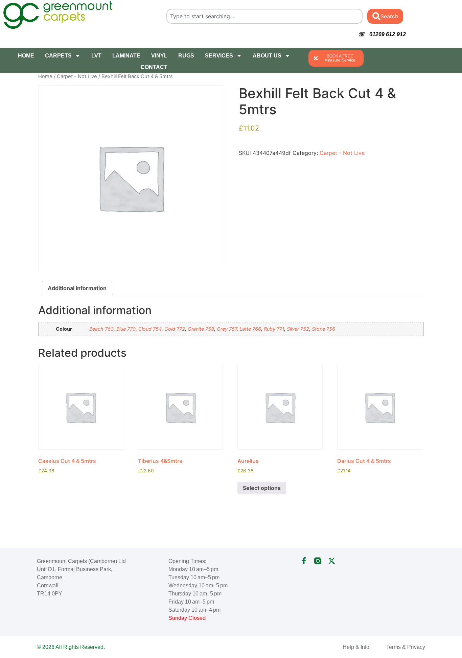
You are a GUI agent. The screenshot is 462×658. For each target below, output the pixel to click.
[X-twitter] (331, 560)
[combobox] (264, 16)
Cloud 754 (150, 329)
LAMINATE (126, 55)
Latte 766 (250, 329)
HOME (26, 55)
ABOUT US (267, 55)
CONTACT (154, 67)
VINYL (159, 55)
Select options (262, 488)
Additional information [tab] (77, 288)
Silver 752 (298, 329)
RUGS (186, 55)
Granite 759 (201, 329)
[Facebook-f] (303, 560)
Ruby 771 (274, 329)
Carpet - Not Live (77, 76)
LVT (96, 55)
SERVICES (219, 55)
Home (45, 76)
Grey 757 (227, 329)
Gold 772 (174, 329)
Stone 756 (323, 329)
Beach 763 (101, 329)
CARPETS (58, 55)
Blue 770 (126, 329)
